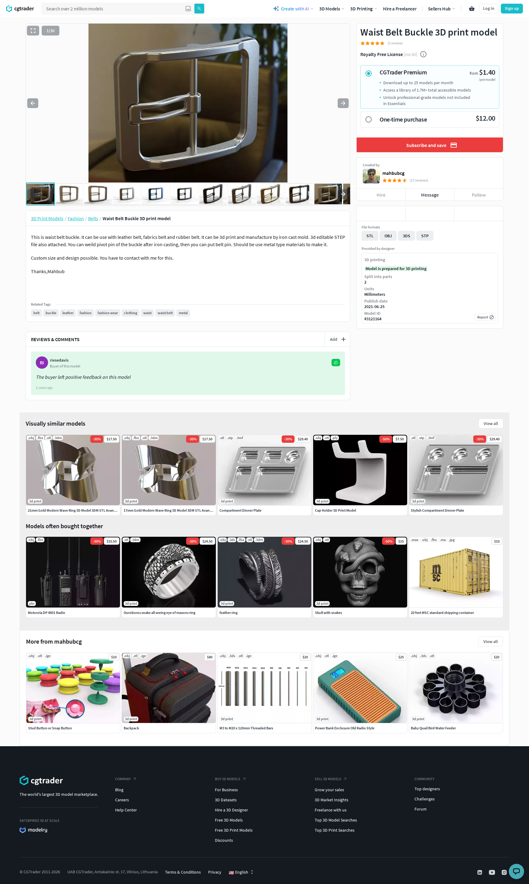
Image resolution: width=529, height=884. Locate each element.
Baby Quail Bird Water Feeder (433, 728)
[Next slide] (343, 103)
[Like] (381, 213)
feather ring (228, 612)
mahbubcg (393, 173)
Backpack (131, 728)
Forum (421, 809)
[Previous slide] (32, 103)
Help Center (126, 810)
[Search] (199, 8)
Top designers (427, 789)
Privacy (214, 872)
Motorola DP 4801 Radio (46, 612)
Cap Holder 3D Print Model (335, 510)
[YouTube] (492, 872)
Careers (122, 800)
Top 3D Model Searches (336, 820)
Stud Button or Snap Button (50, 728)
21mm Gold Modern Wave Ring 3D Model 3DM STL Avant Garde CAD (80, 510)
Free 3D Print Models (234, 830)
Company (123, 779)
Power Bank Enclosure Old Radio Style (344, 728)
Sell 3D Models (328, 779)
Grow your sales (329, 789)
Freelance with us (331, 810)
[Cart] (472, 8)
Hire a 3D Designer (231, 810)
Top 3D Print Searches (335, 830)
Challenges (425, 799)
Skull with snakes (328, 612)
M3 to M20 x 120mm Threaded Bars (246, 728)
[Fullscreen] (33, 31)
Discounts (224, 840)
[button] (188, 8)
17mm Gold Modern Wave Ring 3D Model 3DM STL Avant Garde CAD (176, 510)
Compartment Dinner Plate (240, 510)
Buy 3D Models (227, 779)
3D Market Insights (331, 800)
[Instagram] (504, 872)
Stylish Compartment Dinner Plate (437, 510)
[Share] (478, 213)
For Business (226, 789)
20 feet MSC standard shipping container (442, 612)
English (238, 872)
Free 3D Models (229, 820)
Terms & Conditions (183, 872)
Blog (119, 789)
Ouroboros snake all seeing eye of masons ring (159, 612)
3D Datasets (226, 800)
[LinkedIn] (480, 872)
